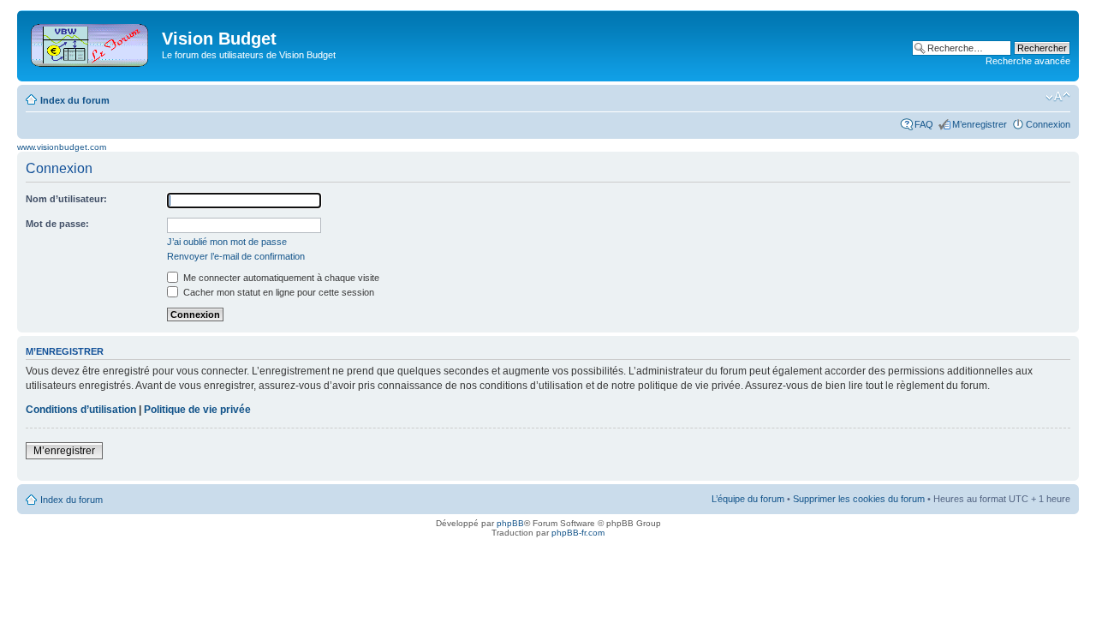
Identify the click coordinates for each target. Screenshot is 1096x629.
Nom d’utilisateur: (66, 199)
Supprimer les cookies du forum (859, 499)
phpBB (510, 523)
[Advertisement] (556, 44)
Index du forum (75, 100)
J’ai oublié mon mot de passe (227, 242)
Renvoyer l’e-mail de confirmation (236, 256)
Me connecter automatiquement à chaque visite (280, 278)
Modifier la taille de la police (1057, 97)
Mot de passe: (57, 224)
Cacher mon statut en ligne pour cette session (277, 292)
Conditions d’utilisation (81, 410)
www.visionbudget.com (61, 147)
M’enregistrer (979, 124)
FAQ (923, 124)
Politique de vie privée (197, 410)
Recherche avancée (1028, 61)
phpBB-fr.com (578, 532)
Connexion (1048, 124)
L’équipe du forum (748, 499)
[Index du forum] (90, 42)
